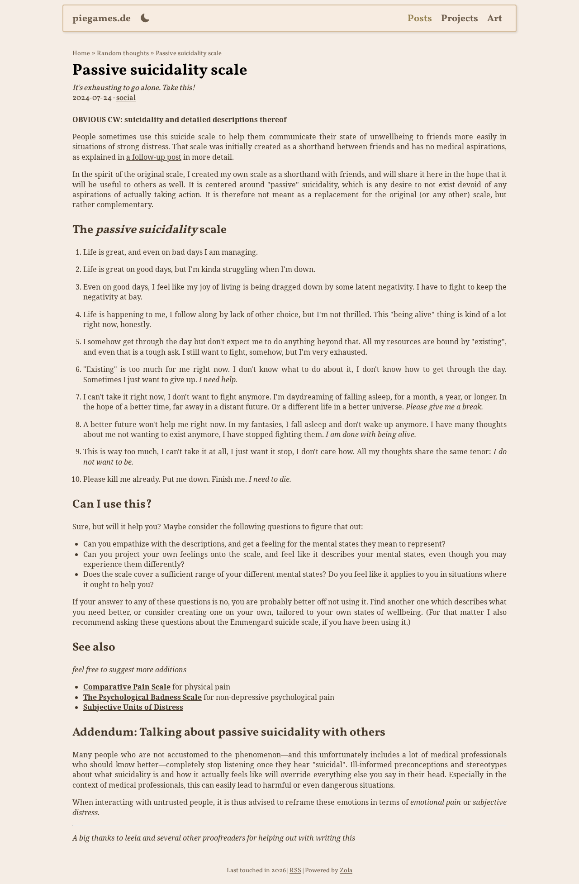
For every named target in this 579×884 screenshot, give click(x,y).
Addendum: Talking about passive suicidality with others (228, 733)
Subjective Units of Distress (133, 707)
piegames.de (101, 18)
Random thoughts (123, 53)
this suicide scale (185, 137)
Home (81, 53)
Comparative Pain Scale (127, 687)
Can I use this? (112, 505)
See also (93, 648)
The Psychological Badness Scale (142, 697)
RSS (295, 870)
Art (494, 18)
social (126, 98)
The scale (149, 230)
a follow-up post (153, 157)
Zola (346, 870)
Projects (459, 18)
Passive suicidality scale (189, 53)
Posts (420, 18)
